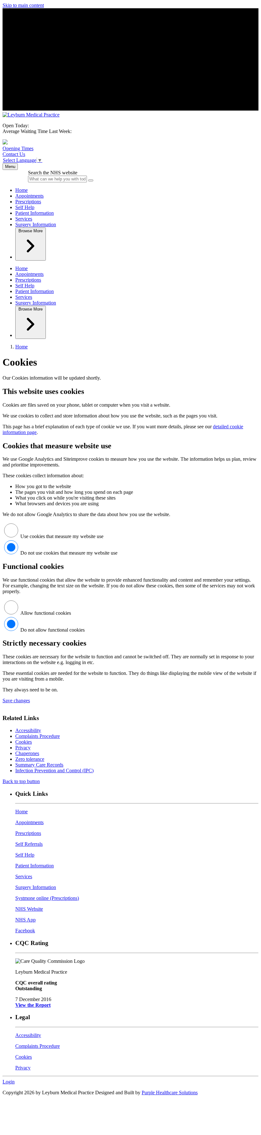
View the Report (33, 1005)
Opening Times (18, 148)
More (30, 230)
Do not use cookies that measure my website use (68, 553)
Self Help (24, 207)
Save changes (16, 700)
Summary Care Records (39, 764)
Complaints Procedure (37, 736)
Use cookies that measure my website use (61, 536)
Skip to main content (23, 5)
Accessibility (28, 730)
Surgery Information (35, 224)
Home (21, 190)
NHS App (25, 919)
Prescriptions (28, 201)
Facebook (25, 930)
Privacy (23, 747)
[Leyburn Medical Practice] (31, 114)
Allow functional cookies (45, 613)
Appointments (29, 196)
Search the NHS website (52, 172)
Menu (10, 166)
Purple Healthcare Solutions (170, 1092)
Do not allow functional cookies (52, 630)
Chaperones (27, 753)
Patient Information (34, 213)
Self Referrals (29, 844)
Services (23, 218)
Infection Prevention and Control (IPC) (54, 770)
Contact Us (14, 154)
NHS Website (29, 909)
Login (9, 1081)
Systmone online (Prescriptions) (47, 898)
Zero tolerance (29, 759)
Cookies (23, 742)
